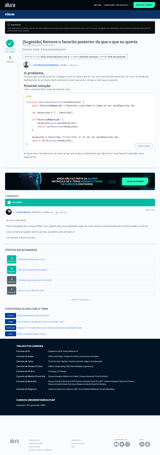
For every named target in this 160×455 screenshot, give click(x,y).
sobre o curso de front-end (31, 290)
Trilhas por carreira (29, 346)
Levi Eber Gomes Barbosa (46, 65)
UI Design (52, 371)
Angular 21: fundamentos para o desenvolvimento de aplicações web (49, 327)
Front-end (27, 49)
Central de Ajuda (35, 443)
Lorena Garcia (23, 212)
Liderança (52, 389)
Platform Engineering (56, 366)
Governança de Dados (89, 356)
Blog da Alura (34, 447)
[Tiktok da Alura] (133, 444)
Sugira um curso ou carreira (40, 450)
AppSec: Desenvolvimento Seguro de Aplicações (82, 361)
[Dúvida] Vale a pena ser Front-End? (35, 280)
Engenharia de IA (55, 351)
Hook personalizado (117, 56)
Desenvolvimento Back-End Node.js (91, 384)
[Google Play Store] (141, 444)
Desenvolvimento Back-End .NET (89, 381)
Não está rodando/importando (32, 269)
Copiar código (143, 146)
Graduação (20, 405)
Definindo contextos (89, 56)
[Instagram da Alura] (127, 444)
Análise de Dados (71, 356)
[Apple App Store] (147, 444)
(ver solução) (10, 51)
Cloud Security (54, 361)
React (37, 49)
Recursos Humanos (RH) (68, 389)
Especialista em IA (71, 351)
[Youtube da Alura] (116, 444)
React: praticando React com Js (54, 49)
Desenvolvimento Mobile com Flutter (63, 376)
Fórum (9, 14)
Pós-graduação (33, 405)
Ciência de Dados (55, 356)
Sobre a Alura (34, 440)
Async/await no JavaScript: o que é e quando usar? (40, 321)
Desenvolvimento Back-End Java (62, 384)
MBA (43, 405)
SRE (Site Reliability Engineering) (80, 366)
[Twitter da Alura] (121, 444)
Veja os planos (144, 5)
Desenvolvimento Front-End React (33, 315)
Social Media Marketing (88, 389)
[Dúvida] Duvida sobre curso (31, 259)
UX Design (61, 371)
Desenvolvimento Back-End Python (119, 381)
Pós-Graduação (77, 443)
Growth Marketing (107, 389)
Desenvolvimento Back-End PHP (61, 381)
